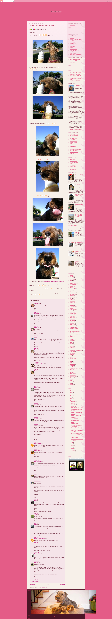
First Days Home (73, 138)
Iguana (71, 357)
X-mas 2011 (72, 318)
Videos (71, 275)
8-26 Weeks (72, 139)
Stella (71, 290)
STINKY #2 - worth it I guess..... (77, 410)
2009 (71, 398)
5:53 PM (36, 537)
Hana (71, 355)
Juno (35, 514)
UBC (71, 163)
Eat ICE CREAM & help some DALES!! (41, 25)
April (72, 447)
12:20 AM (36, 561)
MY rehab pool (73, 146)
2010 (71, 397)
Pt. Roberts (72, 329)
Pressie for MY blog (72, 225)
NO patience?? (74, 417)
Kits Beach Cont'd (74, 162)
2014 (71, 390)
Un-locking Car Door (74, 50)
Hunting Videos (73, 284)
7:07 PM (36, 542)
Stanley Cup (72, 373)
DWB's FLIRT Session (77, 262)
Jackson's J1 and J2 (39, 363)
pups (71, 380)
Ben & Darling (37, 443)
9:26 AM (36, 513)
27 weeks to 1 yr (73, 141)
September (73, 404)
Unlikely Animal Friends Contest (77, 334)
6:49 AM (36, 326)
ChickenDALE (73, 327)
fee (35, 500)
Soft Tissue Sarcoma (74, 331)
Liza (35, 349)
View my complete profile (75, 129)
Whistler (71, 336)
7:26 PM (36, 424)
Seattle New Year (73, 370)
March (72, 448)
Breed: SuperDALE (74, 134)
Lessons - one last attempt (76, 412)
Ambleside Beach (73, 167)
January (73, 451)
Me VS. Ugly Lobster (74, 44)
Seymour (72, 303)
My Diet (71, 143)
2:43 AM (36, 473)
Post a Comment (35, 581)
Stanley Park (72, 159)
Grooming (72, 153)
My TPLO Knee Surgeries (75, 149)
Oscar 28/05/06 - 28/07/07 (75, 75)
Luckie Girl (37, 553)
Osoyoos (72, 365)
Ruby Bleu (36, 327)
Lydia (71, 361)
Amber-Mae (37, 450)
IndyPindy (36, 313)
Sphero (71, 372)
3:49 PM (36, 386)
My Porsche (72, 46)
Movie (71, 362)
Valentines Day (73, 376)
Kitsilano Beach (73, 161)
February (73, 450)
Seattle (71, 286)
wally (35, 524)
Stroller (71, 332)
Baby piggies (72, 296)
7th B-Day (72, 305)
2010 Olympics (73, 283)
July (72, 442)
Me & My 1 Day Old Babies (75, 39)
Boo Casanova (37, 461)
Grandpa (72, 321)
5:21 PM (36, 523)
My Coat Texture (73, 142)
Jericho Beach (73, 169)
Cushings (72, 314)
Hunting (71, 277)
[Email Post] (29, 296)
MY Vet (71, 145)
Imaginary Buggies (79, 204)
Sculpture (72, 369)
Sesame (71, 287)
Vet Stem (72, 299)
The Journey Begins (74, 135)
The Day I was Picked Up (75, 136)
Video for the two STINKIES (75, 54)
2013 (71, 392)
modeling (72, 346)
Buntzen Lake (73, 166)
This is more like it (79, 174)
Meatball (71, 281)
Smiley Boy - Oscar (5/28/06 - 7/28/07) (79, 195)
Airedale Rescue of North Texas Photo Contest (54, 281)
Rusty (71, 342)
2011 (71, 395)
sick (71, 383)
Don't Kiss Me (73, 43)
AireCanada (72, 347)
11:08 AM (36, 362)
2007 (71, 400)
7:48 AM (36, 336)
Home (48, 584)
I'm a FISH (72, 40)
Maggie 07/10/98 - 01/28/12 (75, 72)
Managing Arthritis (74, 147)
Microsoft (72, 340)
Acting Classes (73, 313)
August (72, 406)
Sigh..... (72, 422)
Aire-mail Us (72, 62)
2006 (71, 453)
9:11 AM (36, 348)
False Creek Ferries (74, 328)
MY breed (73, 414)
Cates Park (77, 232)
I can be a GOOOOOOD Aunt (77, 407)
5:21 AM (36, 312)
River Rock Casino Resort (75, 368)
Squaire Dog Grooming (75, 59)
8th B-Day (72, 337)
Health (71, 276)
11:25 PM (36, 449)
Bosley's (72, 348)
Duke (35, 337)
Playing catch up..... (75, 423)
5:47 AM (36, 480)
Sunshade (78, 85)
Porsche (71, 366)
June (72, 443)
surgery (71, 384)
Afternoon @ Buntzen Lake (76, 433)
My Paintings (72, 302)
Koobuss (36, 387)
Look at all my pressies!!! (76, 409)
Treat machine (73, 309)
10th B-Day (72, 301)
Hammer (36, 562)
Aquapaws (72, 339)
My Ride (71, 47)
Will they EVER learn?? (76, 415)
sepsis (71, 381)
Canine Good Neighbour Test (76, 350)
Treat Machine (73, 51)
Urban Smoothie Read (39, 538)
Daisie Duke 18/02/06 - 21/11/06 (76, 76)
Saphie (71, 343)
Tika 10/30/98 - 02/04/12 (75, 74)
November (73, 403)
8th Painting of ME (74, 437)
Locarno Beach (73, 358)
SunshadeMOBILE (74, 150)
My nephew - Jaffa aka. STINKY (76, 67)
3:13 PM (36, 369)
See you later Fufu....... (77, 185)
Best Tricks (72, 42)
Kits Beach (72, 279)
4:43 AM (36, 579)
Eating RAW (72, 288)
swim (71, 385)
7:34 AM (36, 499)
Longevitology (73, 359)
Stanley (36, 370)
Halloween (72, 323)
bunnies (71, 344)
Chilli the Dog (37, 481)
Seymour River (73, 165)
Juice (71, 298)
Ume (35, 474)
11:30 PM (36, 460)
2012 (71, 393)
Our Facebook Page (74, 60)
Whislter (71, 377)
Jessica (36, 404)
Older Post (62, 584)
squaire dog (72, 312)
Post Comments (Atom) (41, 587)
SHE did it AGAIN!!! (79, 242)
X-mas (71, 310)
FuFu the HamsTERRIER (75, 80)
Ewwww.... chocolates (74, 154)
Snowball (36, 303)
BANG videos (73, 306)
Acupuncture (72, 325)
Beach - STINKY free (75, 418)
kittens (71, 379)
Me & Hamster (73, 53)
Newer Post (32, 584)
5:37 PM (36, 417)
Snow (71, 280)
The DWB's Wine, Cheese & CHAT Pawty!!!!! (78, 215)
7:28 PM (36, 442)
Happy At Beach (73, 49)
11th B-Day (72, 324)
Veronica (72, 295)
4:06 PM (36, 403)
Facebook (72, 354)
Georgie (71, 308)
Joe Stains (36, 418)
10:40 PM (36, 552)
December (73, 401)
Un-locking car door (74, 152)
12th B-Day (72, 320)
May (72, 445)
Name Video (72, 364)
